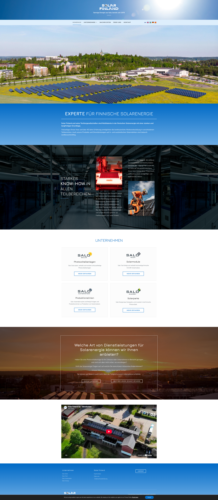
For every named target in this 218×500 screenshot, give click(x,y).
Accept (149, 497)
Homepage (77, 22)
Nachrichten (105, 22)
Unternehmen (89, 22)
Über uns (117, 22)
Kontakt (127, 22)
